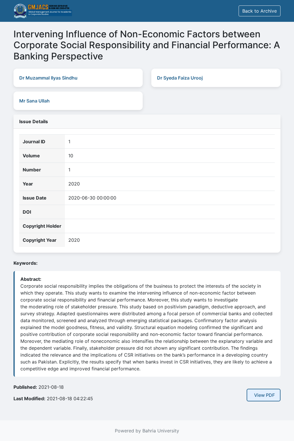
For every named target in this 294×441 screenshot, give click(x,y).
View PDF (264, 395)
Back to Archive (259, 11)
